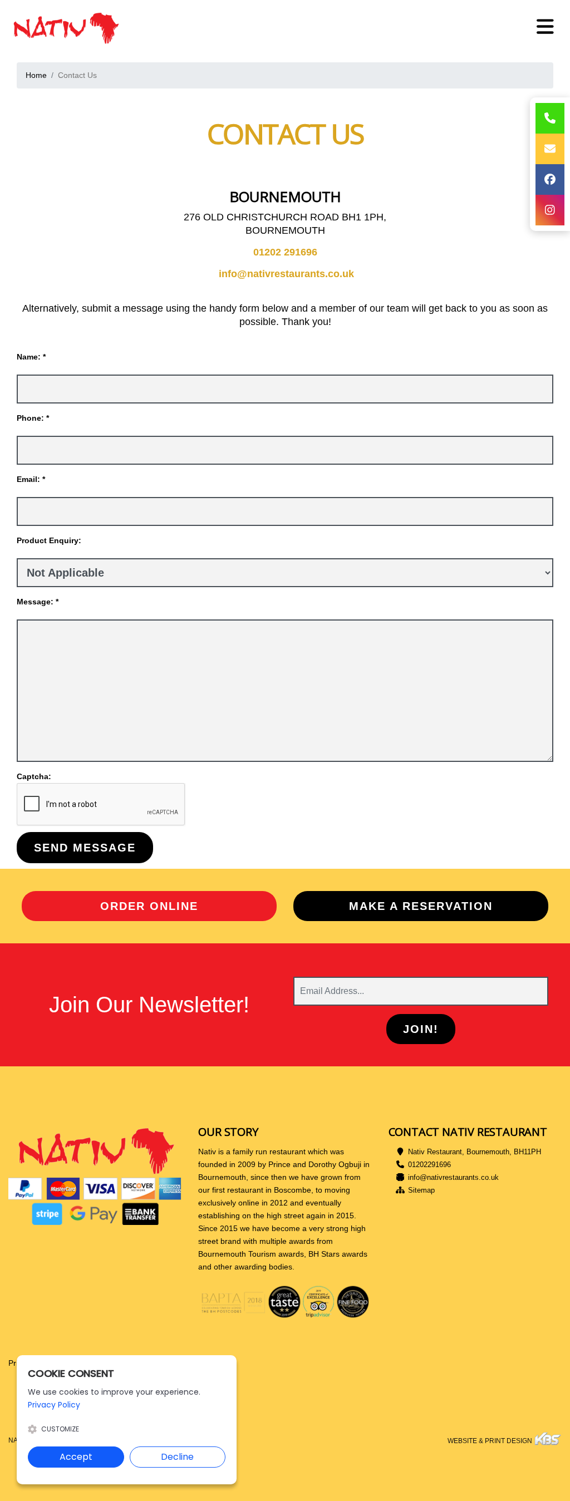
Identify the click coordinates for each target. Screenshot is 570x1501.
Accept (76, 1456)
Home (36, 75)
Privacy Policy (54, 1404)
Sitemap (421, 1190)
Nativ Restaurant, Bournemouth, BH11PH (474, 1152)
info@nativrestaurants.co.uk (453, 1177)
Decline (177, 1456)
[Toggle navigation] (545, 27)
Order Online (149, 906)
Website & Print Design (491, 1441)
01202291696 (429, 1164)
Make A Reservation (421, 906)
